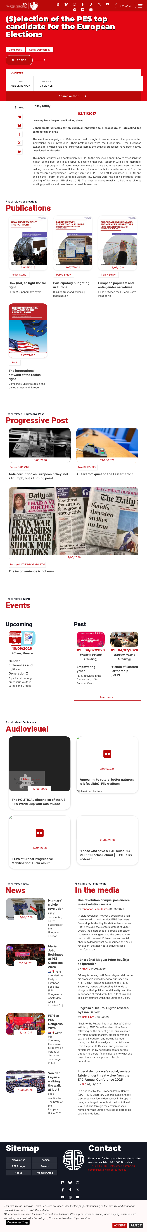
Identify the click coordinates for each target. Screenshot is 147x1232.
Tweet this (19, 142)
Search (124, 5)
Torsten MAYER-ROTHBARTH (27, 564)
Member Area (45, 1172)
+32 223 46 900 (98, 1165)
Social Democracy (39, 49)
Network (46, 81)
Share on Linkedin (19, 117)
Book (14, 362)
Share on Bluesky (19, 125)
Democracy (15, 49)
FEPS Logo (18, 1166)
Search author (69, 96)
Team (20, 81)
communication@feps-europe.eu (107, 1169)
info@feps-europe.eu (122, 1165)
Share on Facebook (19, 134)
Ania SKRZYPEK (20, 85)
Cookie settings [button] (17, 1222)
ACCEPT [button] (119, 1225)
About (18, 1172)
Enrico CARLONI (19, 467)
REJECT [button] (136, 1225)
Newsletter (18, 1159)
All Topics (19, 60)
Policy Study (18, 274)
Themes (45, 1159)
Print (19, 151)
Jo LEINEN (46, 85)
